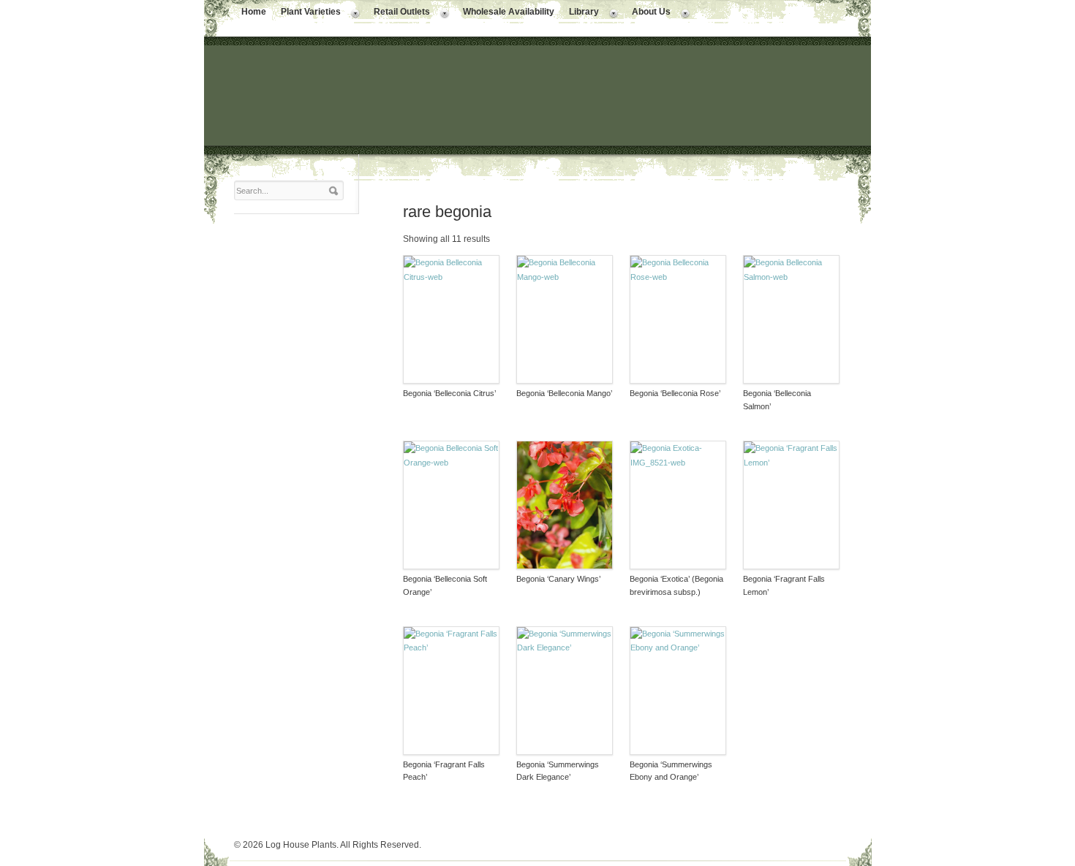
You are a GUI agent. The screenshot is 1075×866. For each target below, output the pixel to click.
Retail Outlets (398, 13)
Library (580, 13)
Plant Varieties (307, 13)
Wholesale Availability (508, 12)
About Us (648, 13)
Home (253, 12)
